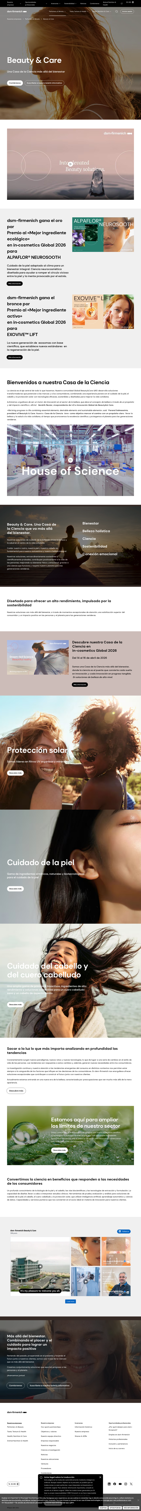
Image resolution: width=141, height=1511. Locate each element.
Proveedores (46, 1468)
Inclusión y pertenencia (118, 1444)
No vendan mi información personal (28, 1503)
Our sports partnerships (51, 1427)
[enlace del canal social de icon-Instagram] (125, 1484)
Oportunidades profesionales (120, 1423)
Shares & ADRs (81, 1436)
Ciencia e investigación (50, 1450)
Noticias (44, 1454)
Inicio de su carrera (116, 1448)
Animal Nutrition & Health (17, 1441)
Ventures (44, 1464)
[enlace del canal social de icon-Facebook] (114, 1484)
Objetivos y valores (49, 1431)
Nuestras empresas (14, 19)
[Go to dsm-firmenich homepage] (17, 11)
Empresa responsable (50, 1441)
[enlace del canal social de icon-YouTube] (120, 1484)
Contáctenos (46, 1473)
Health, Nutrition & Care (17, 1436)
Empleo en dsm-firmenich (119, 1434)
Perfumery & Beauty (32, 19)
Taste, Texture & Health (16, 1431)
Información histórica (83, 1427)
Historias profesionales (118, 1439)
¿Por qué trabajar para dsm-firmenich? (120, 1428)
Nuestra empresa (47, 1423)
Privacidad (9, 1503)
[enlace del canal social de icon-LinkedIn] (109, 1484)
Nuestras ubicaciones (50, 1459)
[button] (116, 11)
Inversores (79, 1423)
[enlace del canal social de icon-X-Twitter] (131, 1484)
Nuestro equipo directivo (51, 1436)
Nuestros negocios (48, 1445)
